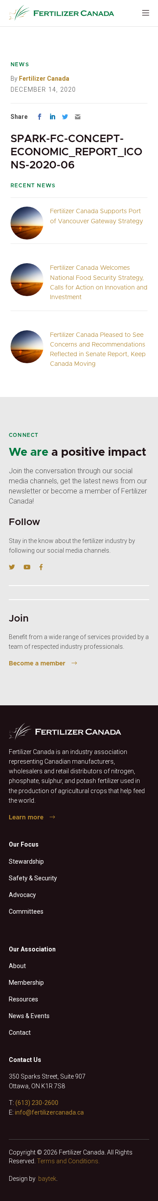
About (17, 965)
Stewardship (26, 861)
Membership (26, 982)
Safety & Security (33, 878)
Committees (26, 911)
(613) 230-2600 (36, 1102)
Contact (20, 1032)
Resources (23, 999)
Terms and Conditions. (68, 1161)
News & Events (29, 1015)
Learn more (26, 818)
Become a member (37, 664)
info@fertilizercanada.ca (49, 1112)
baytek (47, 1178)
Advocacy (22, 894)
